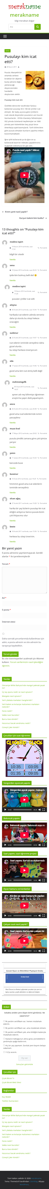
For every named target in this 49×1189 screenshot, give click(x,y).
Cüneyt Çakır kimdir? (10, 727)
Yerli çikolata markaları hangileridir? (17, 700)
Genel (8, 51)
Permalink (43, 248)
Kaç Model (6, 1097)
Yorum (6, 564)
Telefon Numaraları (10, 1101)
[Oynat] (5, 809)
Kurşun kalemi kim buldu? (31, 218)
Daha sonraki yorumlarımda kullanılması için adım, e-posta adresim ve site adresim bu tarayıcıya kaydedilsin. (23, 642)
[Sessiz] (39, 809)
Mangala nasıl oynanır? (11, 696)
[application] (24, 799)
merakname (24, 14)
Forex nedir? (7, 711)
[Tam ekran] (43, 809)
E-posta (6, 609)
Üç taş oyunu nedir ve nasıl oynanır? (17, 692)
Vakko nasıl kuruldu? (10, 715)
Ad (4, 598)
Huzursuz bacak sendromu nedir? (16, 723)
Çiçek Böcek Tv (8, 1078)
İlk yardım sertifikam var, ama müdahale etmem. (25, 1028)
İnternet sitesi (8, 621)
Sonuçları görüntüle (24, 1064)
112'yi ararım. (11, 1052)
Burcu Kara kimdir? (10, 719)
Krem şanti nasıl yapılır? (16, 211)
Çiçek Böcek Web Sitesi (11, 1082)
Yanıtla (12, 259)
